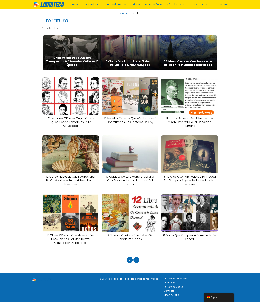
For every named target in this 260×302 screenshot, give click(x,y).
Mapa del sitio (171, 294)
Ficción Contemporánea (147, 4)
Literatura (223, 4)
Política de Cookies (174, 286)
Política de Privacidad (175, 278)
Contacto (169, 290)
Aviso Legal (170, 282)
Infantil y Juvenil (176, 4)
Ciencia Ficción (92, 4)
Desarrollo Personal (117, 4)
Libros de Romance (202, 4)
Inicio (75, 4)
